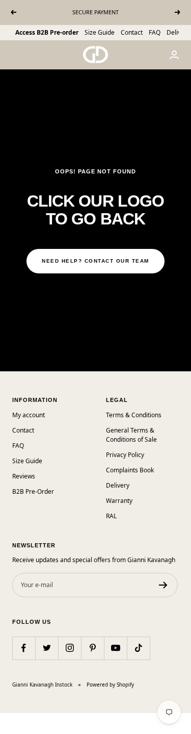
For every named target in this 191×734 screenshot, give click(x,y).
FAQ (154, 32)
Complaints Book (130, 470)
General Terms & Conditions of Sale (131, 435)
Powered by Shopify (110, 684)
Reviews (23, 476)
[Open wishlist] (7, 718)
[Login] (174, 54)
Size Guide (100, 32)
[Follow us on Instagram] (69, 648)
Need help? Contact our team (95, 261)
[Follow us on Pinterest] (92, 648)
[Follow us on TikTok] (138, 648)
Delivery (178, 32)
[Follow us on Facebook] (23, 648)
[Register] (163, 585)
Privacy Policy (125, 454)
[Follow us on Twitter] (46, 648)
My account (28, 415)
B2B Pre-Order (33, 491)
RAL (111, 516)
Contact (132, 32)
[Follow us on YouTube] (115, 648)
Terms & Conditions (133, 415)
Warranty (119, 500)
